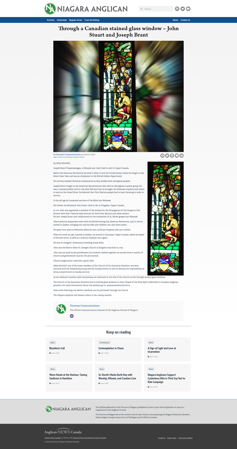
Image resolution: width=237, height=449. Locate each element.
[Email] (72, 316)
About (175, 20)
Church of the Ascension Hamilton (68, 157)
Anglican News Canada (52, 438)
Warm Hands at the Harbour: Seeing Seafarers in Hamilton (68, 376)
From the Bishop (92, 20)
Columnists (62, 20)
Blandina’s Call (57, 348)
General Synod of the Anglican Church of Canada (89, 438)
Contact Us (185, 20)
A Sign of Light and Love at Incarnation (162, 350)
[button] (162, 155)
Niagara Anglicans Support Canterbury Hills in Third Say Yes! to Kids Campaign (166, 378)
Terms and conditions (185, 438)
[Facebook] (177, 9)
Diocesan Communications (68, 154)
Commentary (104, 342)
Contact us (161, 438)
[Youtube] (188, 9)
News (53, 342)
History (82, 157)
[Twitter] (182, 9)
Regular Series (75, 20)
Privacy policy (171, 438)
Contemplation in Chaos (111, 348)
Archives (50, 20)
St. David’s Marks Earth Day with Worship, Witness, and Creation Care (117, 376)
